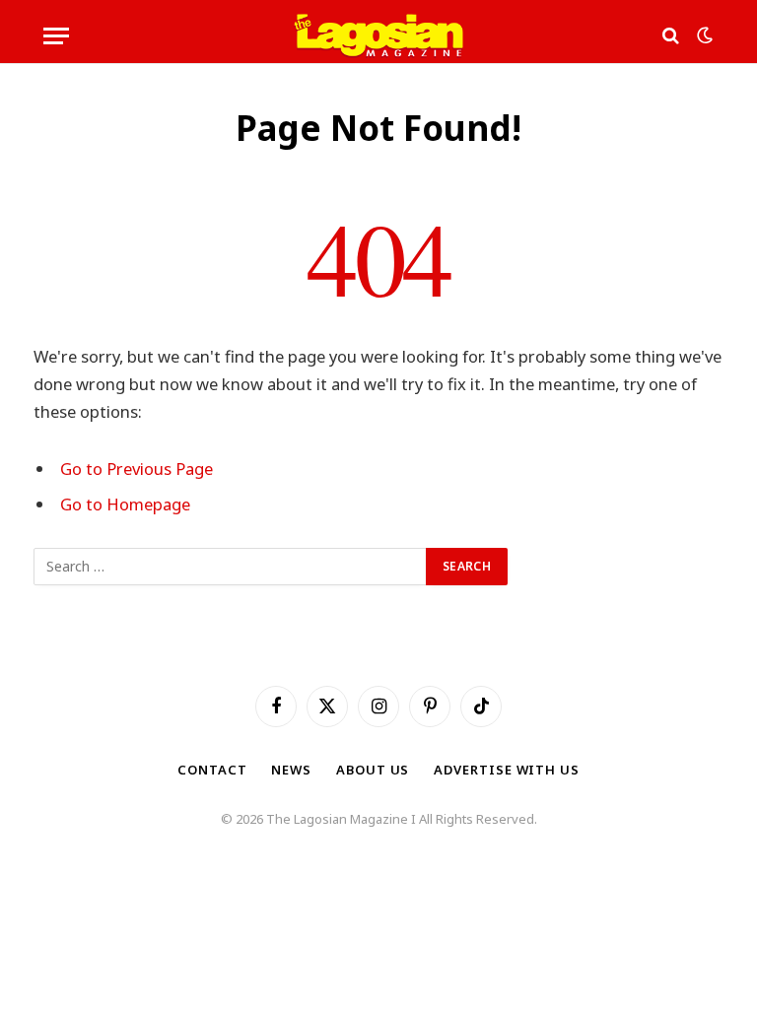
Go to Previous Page (136, 468)
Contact (211, 769)
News (291, 769)
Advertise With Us (506, 769)
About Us (372, 769)
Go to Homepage (125, 504)
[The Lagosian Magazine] (379, 36)
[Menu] (56, 36)
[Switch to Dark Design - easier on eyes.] (703, 35)
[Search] (670, 36)
